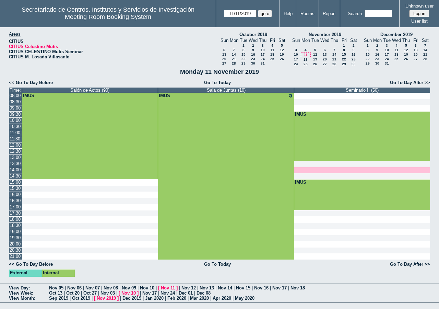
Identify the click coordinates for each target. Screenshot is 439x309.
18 (272, 54)
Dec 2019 (131, 298)
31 (263, 63)
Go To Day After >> (410, 82)
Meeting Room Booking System (108, 16)
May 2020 (244, 298)
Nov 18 (297, 287)
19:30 (15, 237)
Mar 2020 (199, 298)
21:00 (15, 256)
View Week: (21, 293)
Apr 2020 (222, 298)
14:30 (15, 176)
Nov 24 (168, 293)
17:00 (15, 206)
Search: (355, 13)
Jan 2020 (154, 298)
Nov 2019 (106, 298)
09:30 (15, 114)
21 (234, 59)
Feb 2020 (176, 298)
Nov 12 (188, 287)
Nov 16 (261, 287)
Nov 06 (74, 287)
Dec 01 (186, 293)
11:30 (15, 138)
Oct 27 (90, 293)
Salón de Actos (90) (89, 90)
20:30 (15, 250)
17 (263, 54)
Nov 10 (147, 287)
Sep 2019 (58, 298)
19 (282, 54)
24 (263, 59)
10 (263, 50)
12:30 (15, 151)
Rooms (307, 13)
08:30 (15, 101)
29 (243, 63)
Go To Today (217, 82)
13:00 (15, 157)
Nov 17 (279, 287)
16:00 (15, 194)
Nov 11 (168, 287)
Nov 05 (56, 287)
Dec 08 (204, 293)
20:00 (15, 244)
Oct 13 (55, 293)
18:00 (15, 219)
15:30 (15, 188)
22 (243, 59)
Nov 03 (107, 293)
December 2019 (396, 34)
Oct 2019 (81, 298)
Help (288, 13)
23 (253, 59)
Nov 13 (207, 287)
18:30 (15, 225)
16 (253, 54)
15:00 (15, 182)
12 (282, 50)
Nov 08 (111, 287)
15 (243, 54)
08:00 (15, 95)
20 (224, 59)
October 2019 (253, 34)
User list (419, 21)
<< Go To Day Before (31, 82)
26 (282, 59)
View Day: (19, 287)
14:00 (15, 169)
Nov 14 (225, 287)
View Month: (22, 298)
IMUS (28, 95)
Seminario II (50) (362, 90)
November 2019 (325, 34)
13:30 (15, 163)
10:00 (15, 120)
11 (272, 50)
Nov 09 (129, 287)
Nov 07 (92, 287)
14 (234, 54)
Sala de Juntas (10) (226, 90)
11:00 (15, 132)
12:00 (15, 145)
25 (272, 59)
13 (224, 54)
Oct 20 (73, 293)
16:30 (15, 200)
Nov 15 (243, 287)
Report (329, 13)
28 (234, 63)
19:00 (15, 231)
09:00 (15, 108)
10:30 (15, 126)
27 (224, 63)
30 (253, 63)
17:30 (15, 213)
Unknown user (419, 6)
